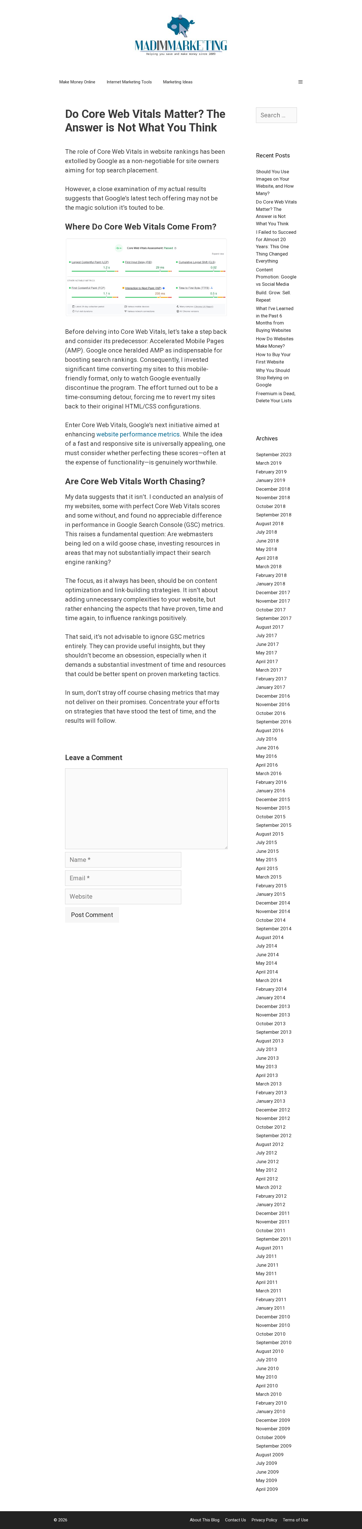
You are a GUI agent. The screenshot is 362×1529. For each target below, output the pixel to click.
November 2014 (273, 911)
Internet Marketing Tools (129, 82)
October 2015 (271, 816)
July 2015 (266, 842)
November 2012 (273, 1118)
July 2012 (266, 1153)
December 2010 (273, 1317)
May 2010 (266, 1377)
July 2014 (266, 946)
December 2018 (273, 489)
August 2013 (270, 1041)
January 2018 (270, 584)
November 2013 (273, 1015)
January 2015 (270, 894)
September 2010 (274, 1342)
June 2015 (267, 851)
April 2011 (267, 1282)
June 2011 (267, 1265)
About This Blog (204, 1519)
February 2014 (271, 989)
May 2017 (266, 653)
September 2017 (274, 618)
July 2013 (266, 1049)
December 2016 (273, 696)
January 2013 (270, 1101)
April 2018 (267, 558)
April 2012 (267, 1179)
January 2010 (270, 1411)
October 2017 (271, 610)
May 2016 (266, 756)
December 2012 (273, 1110)
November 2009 (273, 1428)
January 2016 (270, 790)
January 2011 (270, 1308)
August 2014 (270, 937)
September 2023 (274, 454)
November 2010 (273, 1325)
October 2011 (271, 1230)
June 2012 (267, 1161)
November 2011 (273, 1222)
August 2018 (270, 523)
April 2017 (267, 661)
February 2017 (271, 679)
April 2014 (267, 972)
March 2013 (269, 1084)
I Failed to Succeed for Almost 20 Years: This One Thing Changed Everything (276, 246)
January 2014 (270, 997)
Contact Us (235, 1519)
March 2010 (269, 1394)
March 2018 (269, 566)
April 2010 (267, 1386)
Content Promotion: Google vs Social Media (276, 277)
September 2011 (274, 1239)
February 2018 (271, 575)
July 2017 (266, 635)
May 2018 (266, 549)
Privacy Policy (264, 1519)
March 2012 (269, 1187)
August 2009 (270, 1454)
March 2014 (269, 980)
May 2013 (266, 1066)
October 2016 (271, 713)
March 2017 (269, 670)
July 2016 (266, 739)
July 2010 (266, 1360)
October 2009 (271, 1437)
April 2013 (267, 1075)
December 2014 (273, 903)
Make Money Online (77, 82)
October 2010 (271, 1334)
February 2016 (271, 782)
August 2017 (270, 627)
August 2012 (270, 1144)
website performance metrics (138, 434)
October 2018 (271, 506)
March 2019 (269, 463)
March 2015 (269, 877)
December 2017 (273, 592)
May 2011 (266, 1273)
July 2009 (266, 1463)
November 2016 (273, 704)
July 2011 (266, 1256)
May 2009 (266, 1480)
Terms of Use (295, 1519)
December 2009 (273, 1420)
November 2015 (273, 808)
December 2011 (273, 1213)
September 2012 (274, 1135)
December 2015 (273, 799)
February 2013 (271, 1092)
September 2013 (274, 1032)
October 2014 (271, 920)
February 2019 (271, 472)
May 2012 (266, 1170)
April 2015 (267, 868)
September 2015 (274, 825)
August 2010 (270, 1351)
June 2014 (267, 954)
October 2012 (271, 1127)
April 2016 (267, 765)
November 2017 (273, 601)
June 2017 (267, 644)
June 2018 (267, 541)
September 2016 (274, 722)
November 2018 (273, 497)
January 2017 (270, 687)
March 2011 (269, 1291)
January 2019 (270, 480)
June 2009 (267, 1472)
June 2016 (267, 748)
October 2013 (271, 1023)
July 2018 (266, 532)
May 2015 (266, 859)
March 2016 (269, 773)
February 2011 (271, 1299)
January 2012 (270, 1204)
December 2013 (273, 1006)
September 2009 (274, 1446)
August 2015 (270, 834)
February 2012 (271, 1196)
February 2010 (271, 1403)
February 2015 (271, 885)
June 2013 (267, 1058)
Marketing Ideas (178, 82)
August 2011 (270, 1248)
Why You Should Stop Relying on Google (273, 377)
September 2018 (274, 515)
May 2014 (266, 963)
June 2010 (267, 1368)
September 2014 (274, 928)
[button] (300, 81)
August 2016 (270, 730)
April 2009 (267, 1489)
